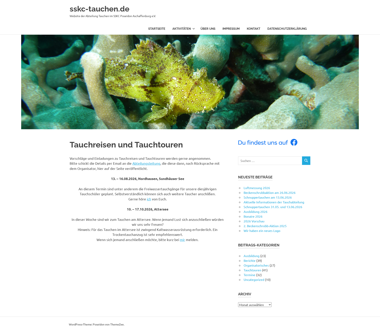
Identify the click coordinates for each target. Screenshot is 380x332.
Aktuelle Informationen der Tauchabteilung (274, 202)
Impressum (231, 29)
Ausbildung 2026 (255, 211)
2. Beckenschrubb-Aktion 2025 (265, 226)
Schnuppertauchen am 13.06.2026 (268, 197)
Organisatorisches (256, 265)
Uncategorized (254, 279)
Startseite (156, 29)
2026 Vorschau (254, 221)
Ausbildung (251, 256)
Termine (249, 275)
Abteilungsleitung (146, 163)
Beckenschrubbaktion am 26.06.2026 (269, 192)
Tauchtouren (252, 270)
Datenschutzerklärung (287, 29)
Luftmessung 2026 (257, 188)
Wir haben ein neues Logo (262, 230)
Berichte (250, 260)
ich (149, 199)
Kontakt (253, 29)
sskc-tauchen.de (99, 8)
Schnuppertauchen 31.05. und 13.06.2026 (273, 207)
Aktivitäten (181, 29)
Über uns (207, 29)
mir (182, 239)
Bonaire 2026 (253, 216)
